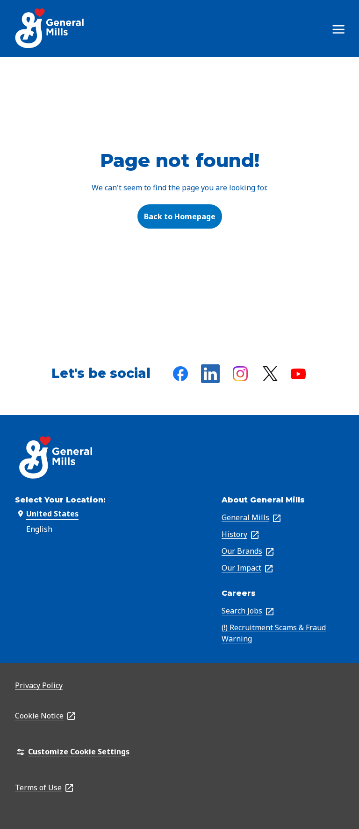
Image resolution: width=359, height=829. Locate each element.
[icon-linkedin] (210, 373)
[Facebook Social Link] (180, 373)
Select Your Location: (60, 499)
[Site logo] (50, 28)
